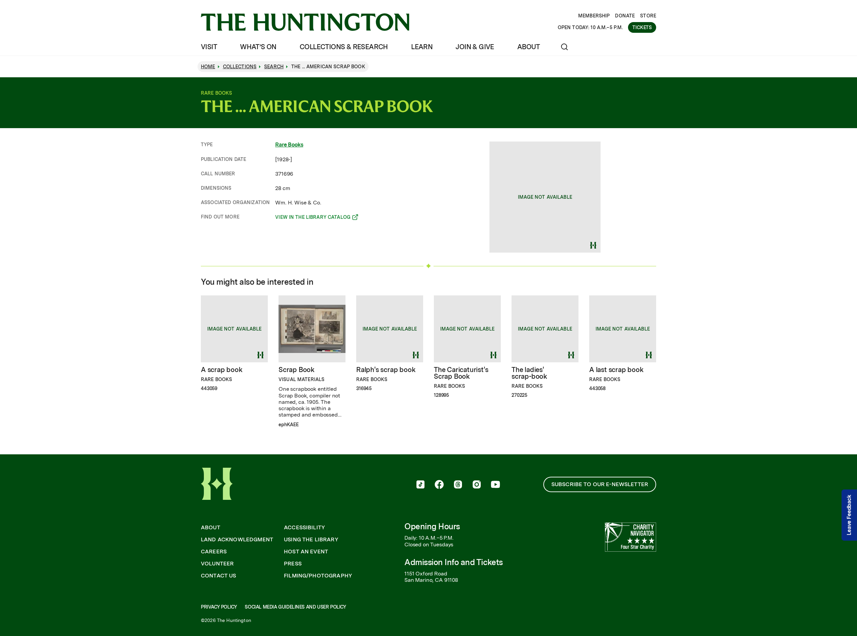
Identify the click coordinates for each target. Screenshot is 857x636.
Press (293, 563)
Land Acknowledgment (237, 539)
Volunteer (217, 563)
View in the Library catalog (312, 218)
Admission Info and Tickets (453, 562)
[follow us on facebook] (439, 485)
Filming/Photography (318, 575)
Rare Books (289, 145)
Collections (240, 66)
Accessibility (304, 527)
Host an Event (306, 551)
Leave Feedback (849, 515)
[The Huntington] (305, 22)
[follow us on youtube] (495, 485)
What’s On (258, 47)
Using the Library (311, 539)
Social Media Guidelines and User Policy (295, 607)
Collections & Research (344, 47)
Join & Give (475, 47)
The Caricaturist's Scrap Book (461, 373)
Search (274, 66)
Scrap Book (297, 370)
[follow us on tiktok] (420, 485)
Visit (209, 47)
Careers (214, 551)
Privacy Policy (219, 607)
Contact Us (218, 575)
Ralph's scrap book (385, 370)
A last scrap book (616, 370)
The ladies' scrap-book (529, 373)
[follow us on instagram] (476, 485)
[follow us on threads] (458, 485)
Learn (422, 47)
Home (208, 66)
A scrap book (222, 370)
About (528, 47)
